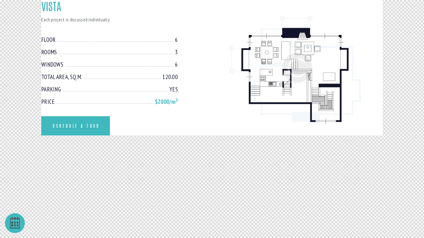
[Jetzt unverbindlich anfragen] (15, 223)
